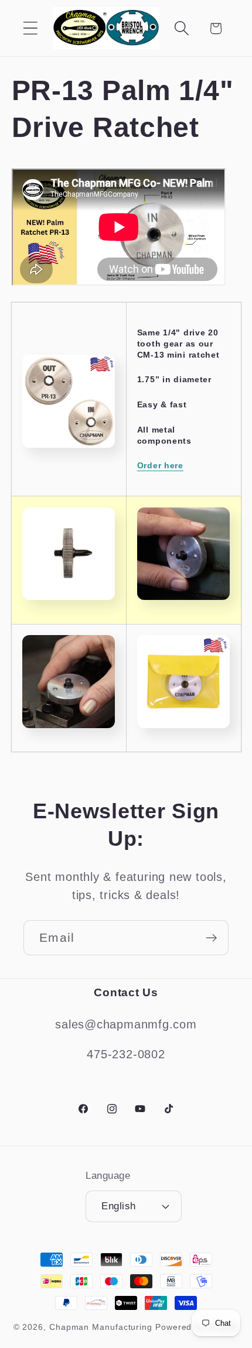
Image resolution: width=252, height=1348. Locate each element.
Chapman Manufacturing (100, 1327)
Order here (160, 465)
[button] (30, 28)
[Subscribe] (211, 938)
